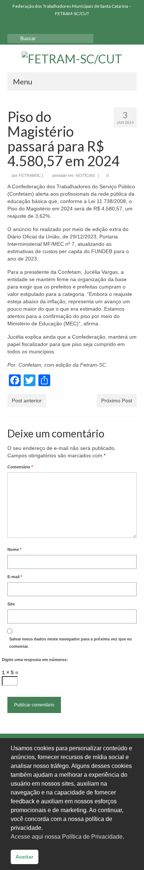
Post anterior (27, 400)
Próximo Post (116, 400)
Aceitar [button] (24, 857)
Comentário (20, 467)
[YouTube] (34, 26)
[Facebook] (12, 26)
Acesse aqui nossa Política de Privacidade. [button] (67, 837)
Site (11, 604)
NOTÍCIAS (85, 175)
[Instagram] (23, 26)
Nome (14, 549)
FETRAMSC (30, 175)
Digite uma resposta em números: (35, 659)
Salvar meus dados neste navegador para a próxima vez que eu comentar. (70, 643)
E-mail (14, 576)
